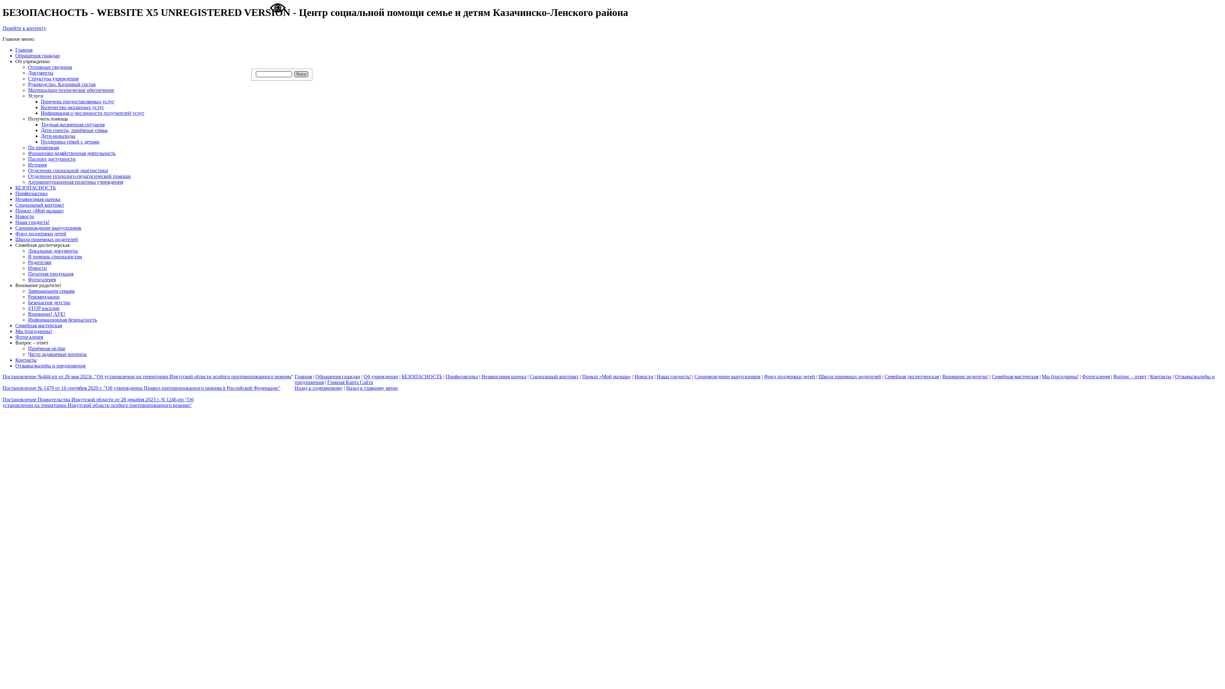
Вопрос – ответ (1130, 376)
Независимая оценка (503, 376)
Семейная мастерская (1015, 376)
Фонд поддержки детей (789, 376)
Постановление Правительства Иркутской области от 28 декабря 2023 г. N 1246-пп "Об (98, 399)
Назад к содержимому (319, 388)
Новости (644, 376)
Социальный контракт (554, 376)
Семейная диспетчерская (912, 376)
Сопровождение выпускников (727, 376)
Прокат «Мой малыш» (606, 376)
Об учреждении (381, 376)
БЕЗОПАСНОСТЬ (422, 376)
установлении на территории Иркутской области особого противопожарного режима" (97, 405)
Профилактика (462, 376)
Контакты (1160, 376)
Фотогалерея (1096, 376)
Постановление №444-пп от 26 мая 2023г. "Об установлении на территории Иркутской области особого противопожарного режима (147, 376)
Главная (303, 376)
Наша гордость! (674, 376)
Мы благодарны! (1060, 376)
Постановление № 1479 (141, 388)
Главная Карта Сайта (350, 382)
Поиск (301, 74)
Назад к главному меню (372, 388)
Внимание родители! (965, 376)
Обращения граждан (338, 376)
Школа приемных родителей (850, 376)
